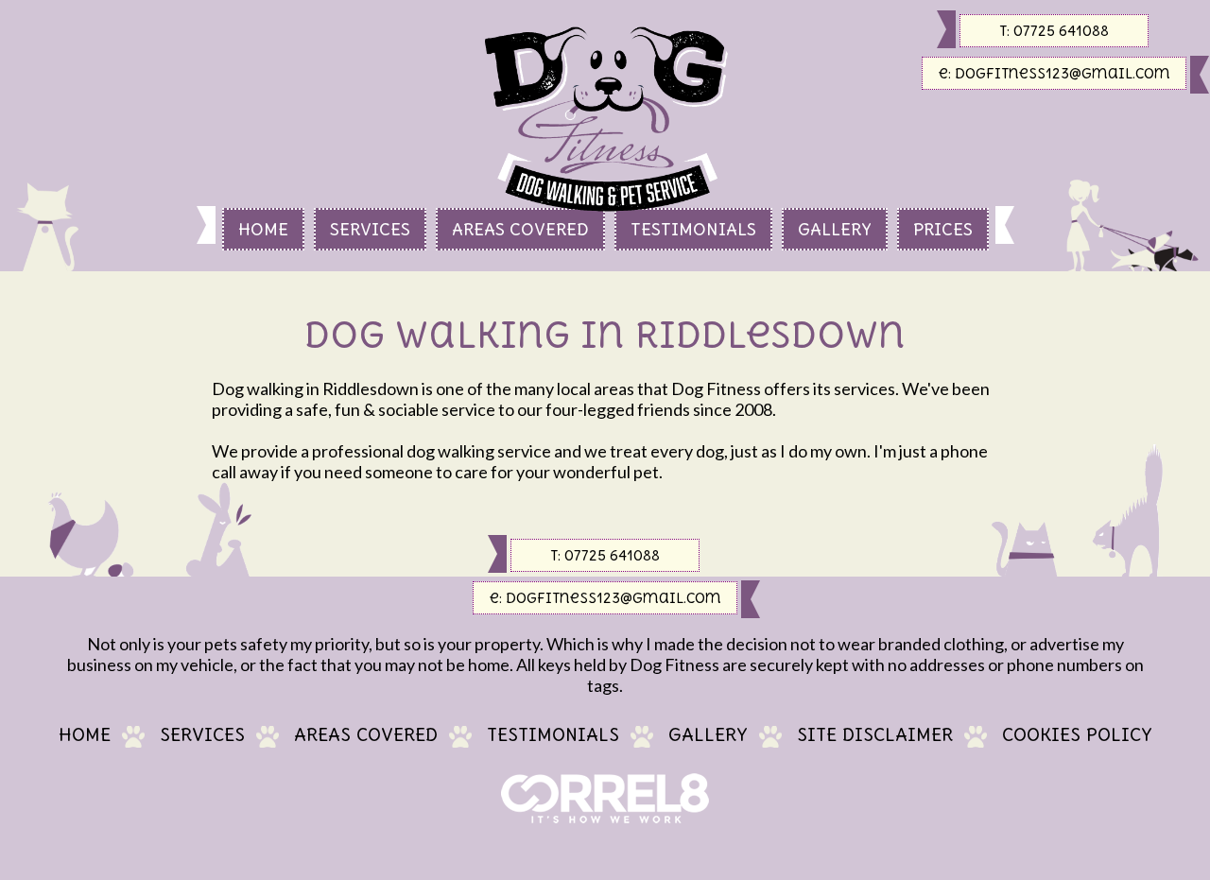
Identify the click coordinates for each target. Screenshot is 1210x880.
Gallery (708, 734)
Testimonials (553, 734)
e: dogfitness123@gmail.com (1054, 73)
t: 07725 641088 (1054, 31)
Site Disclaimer (875, 734)
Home (85, 734)
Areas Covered (366, 734)
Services (202, 734)
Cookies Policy (1077, 734)
